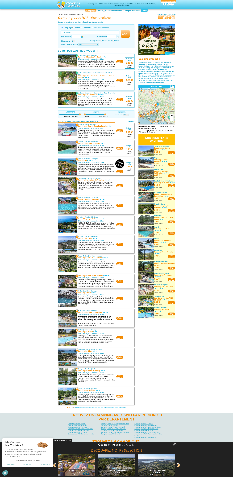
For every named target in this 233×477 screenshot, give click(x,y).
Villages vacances (132, 11)
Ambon (80, 55)
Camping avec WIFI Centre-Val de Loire (81, 434)
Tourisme (153, 89)
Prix (95, 112)
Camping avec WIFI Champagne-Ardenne (115, 424)
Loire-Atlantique (98, 72)
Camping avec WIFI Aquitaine (77, 425)
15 (124, 407)
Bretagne (94, 55)
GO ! (125, 34)
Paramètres (27, 465)
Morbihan (87, 55)
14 (120, 407)
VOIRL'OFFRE (119, 61)
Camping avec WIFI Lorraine (143, 424)
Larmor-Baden (83, 349)
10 (105, 407)
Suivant (131, 121)
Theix (80, 124)
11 (109, 407)
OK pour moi (45, 465)
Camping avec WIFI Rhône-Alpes (145, 437)
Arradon (80, 217)
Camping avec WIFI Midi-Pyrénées (145, 425)
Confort (121, 112)
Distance (69, 112)
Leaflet (153, 123)
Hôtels (100, 11)
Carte (144, 11)
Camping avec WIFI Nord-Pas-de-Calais (147, 427)
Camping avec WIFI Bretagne (77, 432)
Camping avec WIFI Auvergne (77, 427)
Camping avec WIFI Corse (109, 425)
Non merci (11, 465)
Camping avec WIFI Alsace (77, 424)
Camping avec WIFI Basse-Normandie (80, 429)
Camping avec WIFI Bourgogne (78, 430)
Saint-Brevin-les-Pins (85, 72)
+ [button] (172, 115)
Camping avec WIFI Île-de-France (112, 430)
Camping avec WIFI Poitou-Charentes (146, 432)
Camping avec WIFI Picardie (143, 430)
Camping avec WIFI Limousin (111, 434)
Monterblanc (82, 178)
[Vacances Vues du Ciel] (68, 4)
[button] (5, 473)
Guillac (80, 388)
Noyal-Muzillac (83, 256)
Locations (87, 28)
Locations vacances (113, 11)
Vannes (80, 159)
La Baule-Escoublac (85, 93)
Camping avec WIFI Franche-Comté (113, 427)
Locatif (116, 41)
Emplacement (107, 41)
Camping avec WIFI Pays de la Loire (146, 429)
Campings (90, 11)
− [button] (172, 119)
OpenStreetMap (162, 123)
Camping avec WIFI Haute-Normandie (113, 429)
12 (112, 407)
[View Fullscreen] (172, 91)
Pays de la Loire (109, 93)
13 (116, 407)
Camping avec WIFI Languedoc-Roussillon (115, 432)
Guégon (80, 141)
